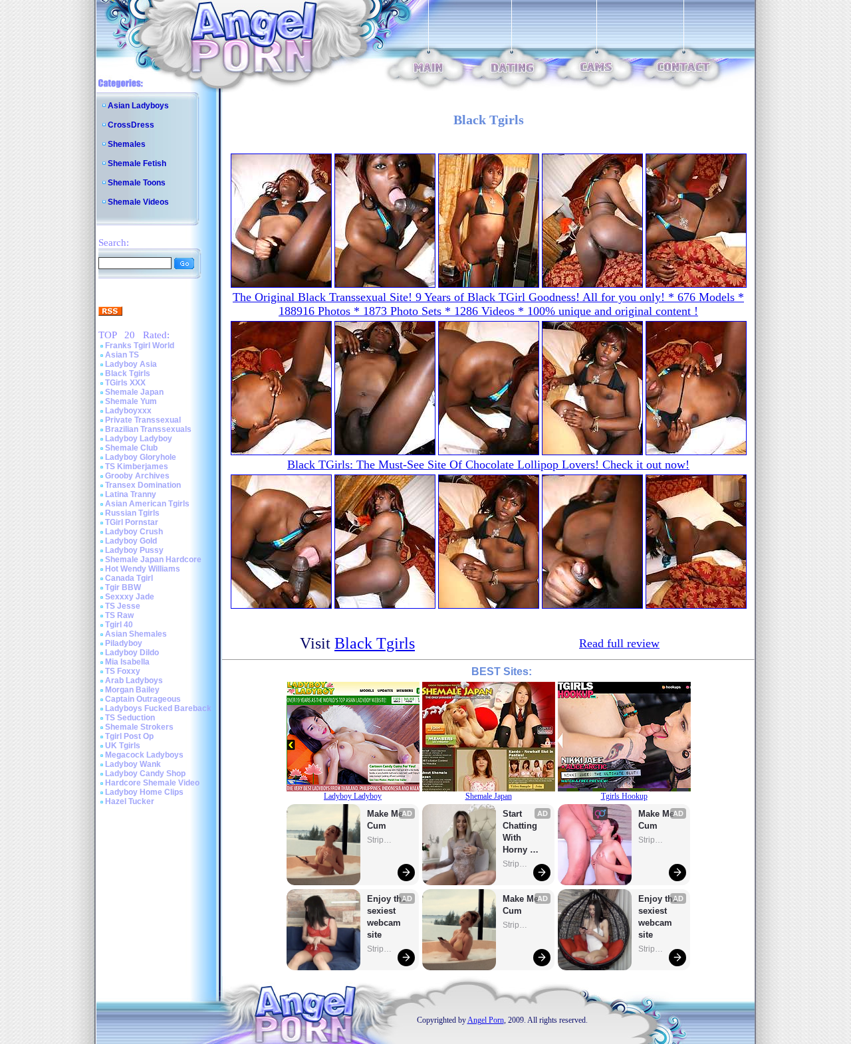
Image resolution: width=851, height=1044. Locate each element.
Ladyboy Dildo (132, 652)
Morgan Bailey (132, 689)
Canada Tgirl (129, 578)
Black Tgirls (127, 373)
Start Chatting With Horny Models (521, 832)
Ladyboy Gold (131, 541)
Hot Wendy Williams (142, 569)
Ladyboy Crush (134, 531)
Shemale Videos (138, 202)
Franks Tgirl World (139, 345)
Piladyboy (123, 643)
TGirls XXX (125, 382)
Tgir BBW (123, 587)
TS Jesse (122, 606)
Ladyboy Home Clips (144, 792)
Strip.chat (380, 840)
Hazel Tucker (129, 801)
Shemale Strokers (139, 727)
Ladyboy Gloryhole (140, 457)
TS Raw (119, 615)
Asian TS (122, 355)
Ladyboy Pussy (134, 550)
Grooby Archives (137, 475)
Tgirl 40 (119, 624)
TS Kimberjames (136, 466)
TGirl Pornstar (131, 522)
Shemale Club (131, 448)
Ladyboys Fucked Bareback (158, 708)
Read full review (619, 643)
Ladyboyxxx (128, 410)
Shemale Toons (137, 182)
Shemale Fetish (137, 163)
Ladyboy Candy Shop (145, 773)
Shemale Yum (131, 401)
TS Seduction (130, 717)
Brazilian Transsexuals (148, 429)
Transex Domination (143, 485)
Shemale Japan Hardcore (153, 559)
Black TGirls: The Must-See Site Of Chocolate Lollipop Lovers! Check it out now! (488, 464)
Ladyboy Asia (131, 364)
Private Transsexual (143, 420)
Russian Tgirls (132, 513)
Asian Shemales (136, 634)
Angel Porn (485, 1020)
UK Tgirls (122, 745)
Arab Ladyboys (134, 680)
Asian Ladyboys (138, 105)
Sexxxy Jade (129, 596)
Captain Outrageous (143, 699)
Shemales (127, 144)
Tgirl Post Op (129, 736)
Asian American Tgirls (147, 503)
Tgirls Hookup (624, 796)
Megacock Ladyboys (144, 755)
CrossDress (131, 125)
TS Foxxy (122, 671)
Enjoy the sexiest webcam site (387, 917)
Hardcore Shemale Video (152, 782)
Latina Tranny (130, 494)
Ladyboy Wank (133, 764)
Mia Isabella (127, 662)
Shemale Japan (134, 392)
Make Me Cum (386, 820)
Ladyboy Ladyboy (138, 438)
